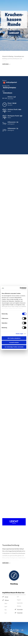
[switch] (24, 318)
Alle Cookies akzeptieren (14, 338)
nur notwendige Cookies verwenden (14, 346)
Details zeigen (19, 333)
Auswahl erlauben (14, 342)
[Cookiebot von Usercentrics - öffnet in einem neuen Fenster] (20, 288)
